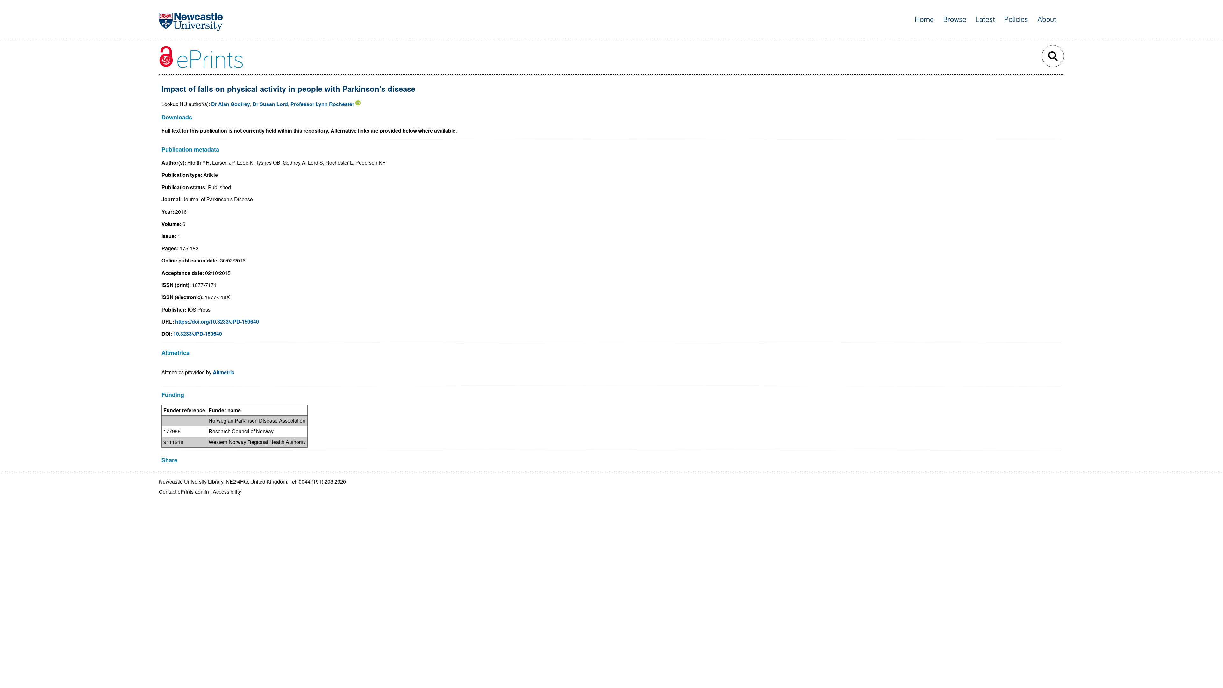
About (1046, 20)
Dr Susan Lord (270, 104)
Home (924, 20)
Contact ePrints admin (184, 491)
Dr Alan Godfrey (230, 104)
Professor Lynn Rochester (322, 104)
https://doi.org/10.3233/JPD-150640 (217, 321)
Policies (1016, 20)
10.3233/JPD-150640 (197, 333)
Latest (985, 20)
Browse (954, 20)
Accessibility (227, 491)
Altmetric (223, 372)
